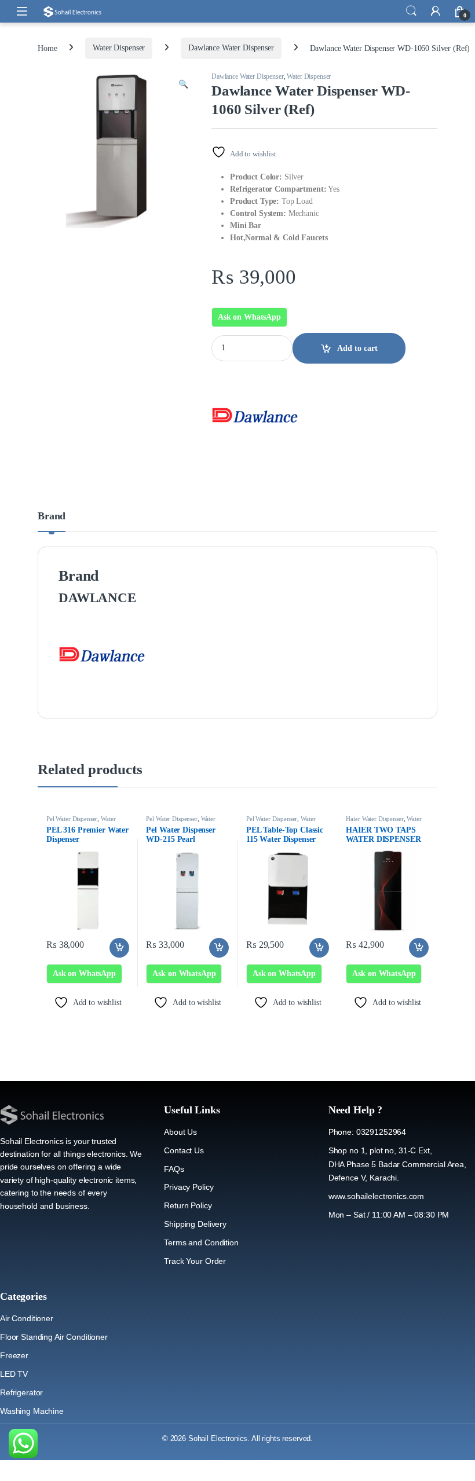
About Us (180, 1132)
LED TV (14, 1374)
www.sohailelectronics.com (376, 1196)
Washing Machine (32, 1411)
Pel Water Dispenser (71, 818)
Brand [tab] (51, 516)
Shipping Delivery (195, 1224)
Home (47, 47)
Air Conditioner (26, 1318)
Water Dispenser (119, 47)
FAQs (174, 1169)
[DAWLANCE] (254, 415)
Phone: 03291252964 (367, 1132)
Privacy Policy (188, 1187)
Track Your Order (195, 1261)
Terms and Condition (201, 1242)
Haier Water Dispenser (374, 818)
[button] (183, 84)
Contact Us (184, 1150)
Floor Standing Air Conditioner (54, 1336)
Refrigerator (21, 1392)
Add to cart (357, 348)
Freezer (14, 1355)
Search (411, 11)
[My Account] (435, 11)
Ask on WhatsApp (249, 317)
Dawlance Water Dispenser (231, 47)
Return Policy (187, 1205)
